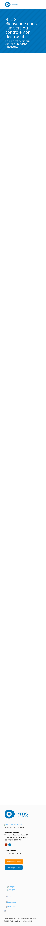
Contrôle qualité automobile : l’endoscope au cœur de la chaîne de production (21, 96)
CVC (18, 560)
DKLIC (31, 921)
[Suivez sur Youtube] (6, 844)
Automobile (14, 99)
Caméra (13, 397)
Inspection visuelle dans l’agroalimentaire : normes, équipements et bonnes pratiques (20, 212)
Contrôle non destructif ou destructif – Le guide (23, 428)
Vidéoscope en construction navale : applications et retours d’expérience (23, 173)
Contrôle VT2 (14, 141)
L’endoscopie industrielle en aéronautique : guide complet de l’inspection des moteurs (23, 286)
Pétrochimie (34, 215)
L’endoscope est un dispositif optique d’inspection (18, 747)
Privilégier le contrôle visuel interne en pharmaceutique (18, 461)
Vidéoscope (30, 99)
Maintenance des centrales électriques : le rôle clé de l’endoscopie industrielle (22, 138)
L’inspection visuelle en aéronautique (18, 622)
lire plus (6, 117)
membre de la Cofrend (19, 827)
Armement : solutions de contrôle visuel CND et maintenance (22, 323)
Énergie (21, 141)
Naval (13, 176)
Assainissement (16, 656)
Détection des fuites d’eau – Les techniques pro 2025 (22, 653)
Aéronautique (15, 289)
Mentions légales (10, 919)
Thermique (23, 560)
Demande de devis (13, 861)
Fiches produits (14, 867)
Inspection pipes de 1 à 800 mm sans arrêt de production (21, 394)
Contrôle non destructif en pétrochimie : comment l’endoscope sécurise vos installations (22, 249)
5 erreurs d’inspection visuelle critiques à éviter (22, 356)
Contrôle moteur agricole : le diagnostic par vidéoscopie (21, 685)
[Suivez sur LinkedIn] (9, 844)
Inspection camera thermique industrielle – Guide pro (23, 717)
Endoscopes (22, 99)
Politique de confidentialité (27, 919)
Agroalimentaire (16, 215)
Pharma (21, 464)
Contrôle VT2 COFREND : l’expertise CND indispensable (19, 525)
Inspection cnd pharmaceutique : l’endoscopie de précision (23, 591)
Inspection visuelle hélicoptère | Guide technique (23, 494)
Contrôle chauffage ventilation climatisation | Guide (22, 557)
